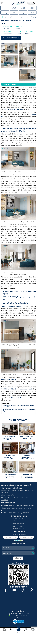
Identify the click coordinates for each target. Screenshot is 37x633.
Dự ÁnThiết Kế (32, 8)
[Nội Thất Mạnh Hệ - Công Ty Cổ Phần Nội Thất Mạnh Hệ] (18, 3)
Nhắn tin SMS (33, 632)
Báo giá (4, 632)
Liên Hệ (32, 12)
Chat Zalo (11, 632)
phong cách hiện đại (9, 379)
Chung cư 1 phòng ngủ (30, 17)
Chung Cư (20, 17)
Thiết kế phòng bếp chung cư (12, 306)
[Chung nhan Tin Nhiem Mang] (18, 616)
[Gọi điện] (18, 629)
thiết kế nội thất (17, 398)
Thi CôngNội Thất (23, 8)
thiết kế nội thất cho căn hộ (13, 109)
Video (14, 12)
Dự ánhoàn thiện (4, 12)
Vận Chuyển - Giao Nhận (18, 526)
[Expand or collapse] (34, 84)
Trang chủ (4, 8)
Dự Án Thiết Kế (13, 17)
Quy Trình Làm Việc (18, 518)
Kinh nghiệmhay (23, 12)
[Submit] (33, 3)
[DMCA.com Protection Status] (18, 540)
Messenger (26, 632)
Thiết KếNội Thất (14, 8)
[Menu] (2, 3)
